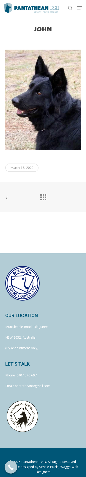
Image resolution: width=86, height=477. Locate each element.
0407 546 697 (27, 375)
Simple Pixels (48, 467)
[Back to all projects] (43, 196)
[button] (79, 8)
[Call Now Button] (11, 467)
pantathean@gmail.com (32, 386)
